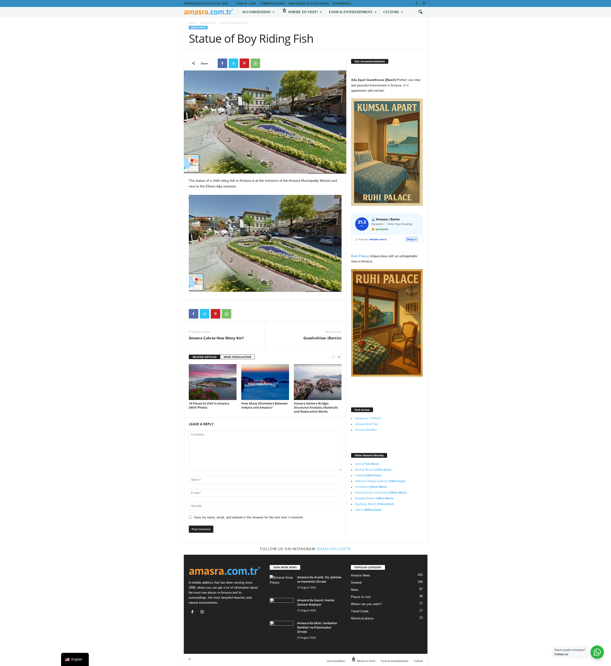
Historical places (362, 618)
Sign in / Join (246, 3)
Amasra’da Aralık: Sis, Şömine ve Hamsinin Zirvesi (319, 579)
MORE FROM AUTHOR (237, 357)
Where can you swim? (366, 604)
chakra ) (368, 475)
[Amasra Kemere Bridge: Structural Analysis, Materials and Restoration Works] (318, 382)
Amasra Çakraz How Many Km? (216, 338)
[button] (420, 12)
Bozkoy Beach (373, 469)
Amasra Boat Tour (366, 424)
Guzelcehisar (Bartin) (322, 338)
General (356, 582)
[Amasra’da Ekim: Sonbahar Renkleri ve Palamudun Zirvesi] (282, 630)
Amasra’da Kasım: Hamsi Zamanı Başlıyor (315, 602)
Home (192, 22)
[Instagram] (424, 3)
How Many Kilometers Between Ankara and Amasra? (264, 405)
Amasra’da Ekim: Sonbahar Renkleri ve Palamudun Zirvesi (317, 627)
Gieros (368, 509)
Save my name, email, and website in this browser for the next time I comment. (249, 517)
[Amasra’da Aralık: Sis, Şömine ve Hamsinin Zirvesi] (282, 584)
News (354, 589)
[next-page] (339, 357)
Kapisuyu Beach (374, 504)
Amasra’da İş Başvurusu (309, 3)
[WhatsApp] (255, 63)
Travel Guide (360, 611)
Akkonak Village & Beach (380, 481)
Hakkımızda (342, 3)
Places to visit (361, 597)
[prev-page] (333, 357)
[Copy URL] (266, 63)
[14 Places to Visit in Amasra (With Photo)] (213, 382)
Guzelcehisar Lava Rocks (380, 492)
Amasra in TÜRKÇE (368, 418)
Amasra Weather (366, 430)
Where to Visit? (302, 12)
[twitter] (233, 63)
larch (367, 464)
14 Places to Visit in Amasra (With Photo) (209, 405)
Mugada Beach (374, 498)
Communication (272, 3)
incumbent (371, 487)
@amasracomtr (334, 548)
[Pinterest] (244, 63)
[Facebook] (416, 3)
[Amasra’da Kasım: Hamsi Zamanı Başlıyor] (282, 607)
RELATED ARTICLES (204, 357)
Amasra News (208, 22)
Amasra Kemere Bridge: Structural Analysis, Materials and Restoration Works (316, 407)
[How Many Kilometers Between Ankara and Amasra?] (265, 382)
